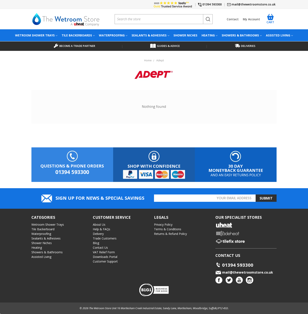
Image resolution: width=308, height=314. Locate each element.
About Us (99, 224)
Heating (208, 35)
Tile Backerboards (77, 35)
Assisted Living (278, 35)
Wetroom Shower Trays (35, 35)
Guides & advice (168, 46)
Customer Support (105, 261)
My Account (251, 19)
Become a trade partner (77, 46)
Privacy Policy (163, 224)
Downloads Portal (105, 257)
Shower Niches (185, 35)
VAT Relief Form (104, 252)
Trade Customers (104, 238)
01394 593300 (212, 4)
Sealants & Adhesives (149, 35)
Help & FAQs (101, 229)
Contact (233, 19)
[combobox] (163, 19)
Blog (96, 243)
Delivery (98, 234)
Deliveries (248, 46)
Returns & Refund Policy (170, 234)
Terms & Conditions (167, 229)
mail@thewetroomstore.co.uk (253, 4)
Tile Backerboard (42, 229)
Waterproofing (112, 35)
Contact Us (100, 248)
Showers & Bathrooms (240, 35)
